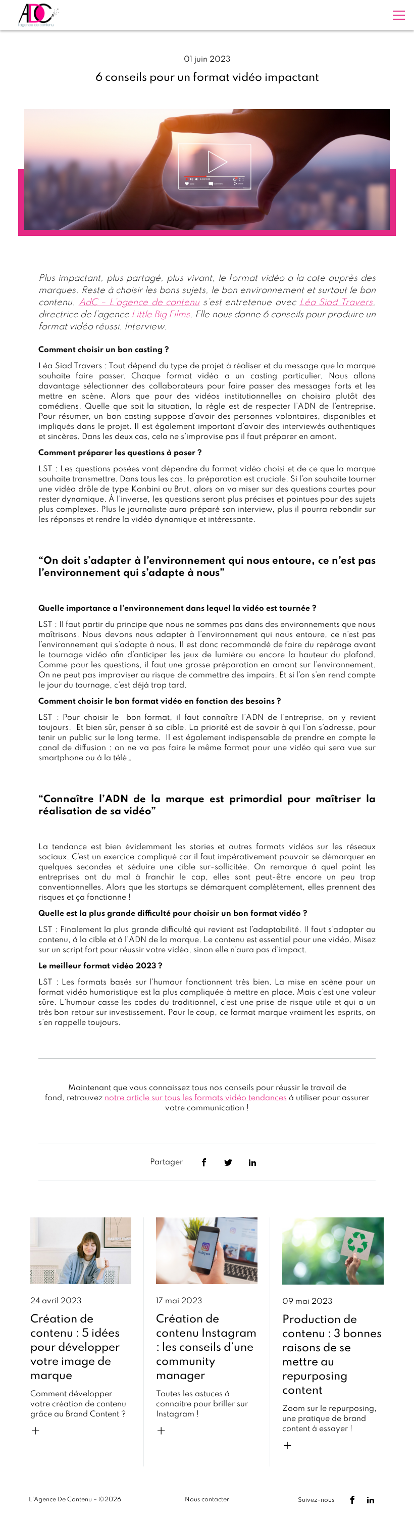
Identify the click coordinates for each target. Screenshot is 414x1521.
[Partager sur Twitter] (228, 1162)
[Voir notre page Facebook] (352, 1500)
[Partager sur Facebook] (204, 1162)
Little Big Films (160, 314)
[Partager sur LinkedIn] (252, 1162)
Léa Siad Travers (336, 302)
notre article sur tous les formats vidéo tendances (196, 1098)
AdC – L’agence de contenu (139, 302)
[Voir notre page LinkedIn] (370, 1500)
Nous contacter (207, 1500)
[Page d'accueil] (38, 15)
